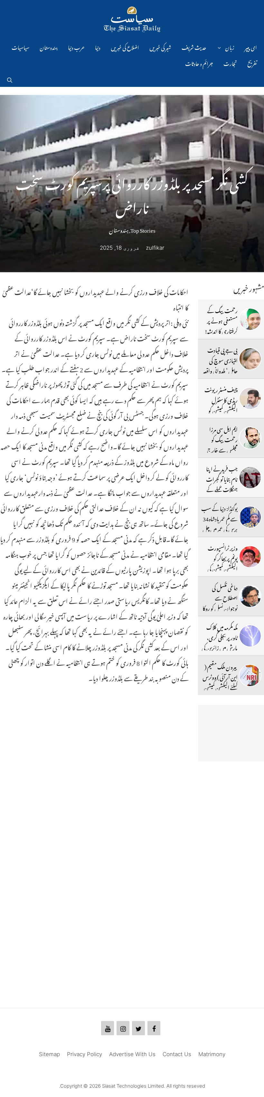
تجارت (230, 62)
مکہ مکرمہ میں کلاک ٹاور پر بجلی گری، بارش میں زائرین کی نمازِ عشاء (220, 641)
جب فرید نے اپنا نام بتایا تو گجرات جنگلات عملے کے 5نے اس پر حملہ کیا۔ (222, 488)
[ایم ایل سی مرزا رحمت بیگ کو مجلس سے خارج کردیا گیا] (250, 438)
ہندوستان (49, 46)
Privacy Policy (84, 1054)
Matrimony (211, 1054)
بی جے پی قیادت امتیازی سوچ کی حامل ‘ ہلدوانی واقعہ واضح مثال (220, 364)
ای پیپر (251, 46)
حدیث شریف (194, 46)
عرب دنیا (76, 46)
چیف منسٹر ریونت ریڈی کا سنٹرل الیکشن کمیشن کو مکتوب (221, 404)
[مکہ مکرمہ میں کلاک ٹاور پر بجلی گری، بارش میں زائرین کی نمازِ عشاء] (250, 636)
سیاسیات (20, 46)
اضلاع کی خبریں (125, 46)
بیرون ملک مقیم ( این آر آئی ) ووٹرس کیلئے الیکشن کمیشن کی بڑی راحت (220, 681)
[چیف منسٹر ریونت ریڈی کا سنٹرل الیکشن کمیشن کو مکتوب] (250, 398)
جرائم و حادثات (199, 62)
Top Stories (143, 229)
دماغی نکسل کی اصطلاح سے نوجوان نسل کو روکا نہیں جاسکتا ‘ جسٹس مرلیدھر (219, 607)
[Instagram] (123, 1028)
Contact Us (177, 1054)
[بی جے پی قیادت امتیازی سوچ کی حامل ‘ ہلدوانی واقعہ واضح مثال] (250, 359)
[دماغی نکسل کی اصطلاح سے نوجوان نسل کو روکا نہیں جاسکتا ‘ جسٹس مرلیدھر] (250, 596)
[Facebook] (153, 1028)
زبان (229, 46)
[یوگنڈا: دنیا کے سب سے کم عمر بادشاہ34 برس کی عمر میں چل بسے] (250, 517)
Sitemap (49, 1054)
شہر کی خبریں (160, 46)
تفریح (252, 62)
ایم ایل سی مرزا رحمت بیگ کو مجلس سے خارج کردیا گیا (222, 444)
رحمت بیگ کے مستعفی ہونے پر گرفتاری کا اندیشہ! (221, 320)
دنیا (97, 46)
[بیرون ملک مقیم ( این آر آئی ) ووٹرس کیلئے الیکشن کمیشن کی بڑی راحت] (250, 675)
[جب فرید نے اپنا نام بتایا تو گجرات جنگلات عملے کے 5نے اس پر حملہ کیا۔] (250, 477)
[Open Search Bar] (9, 79)
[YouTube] (107, 1028)
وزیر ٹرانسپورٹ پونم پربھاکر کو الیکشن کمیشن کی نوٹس (222, 562)
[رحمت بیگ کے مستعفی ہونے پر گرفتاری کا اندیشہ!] (250, 319)
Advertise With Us (132, 1054)
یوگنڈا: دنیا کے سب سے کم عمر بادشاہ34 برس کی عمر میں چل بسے (219, 523)
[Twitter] (138, 1028)
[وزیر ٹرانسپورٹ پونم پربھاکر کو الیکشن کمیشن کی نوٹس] (250, 556)
